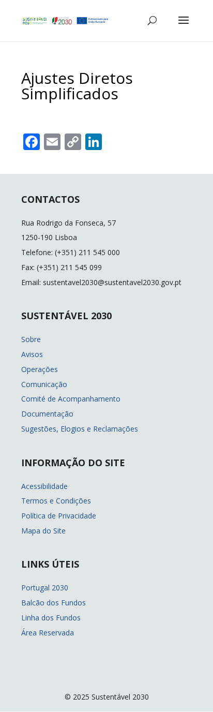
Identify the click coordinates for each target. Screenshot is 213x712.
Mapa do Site (43, 531)
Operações (39, 369)
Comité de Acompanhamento (70, 399)
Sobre (31, 339)
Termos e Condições (56, 501)
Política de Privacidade (58, 516)
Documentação (47, 414)
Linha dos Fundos (51, 617)
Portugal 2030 (44, 587)
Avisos (32, 354)
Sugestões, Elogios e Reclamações (79, 429)
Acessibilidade (44, 486)
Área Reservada (47, 632)
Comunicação (44, 384)
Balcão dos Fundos (53, 602)
